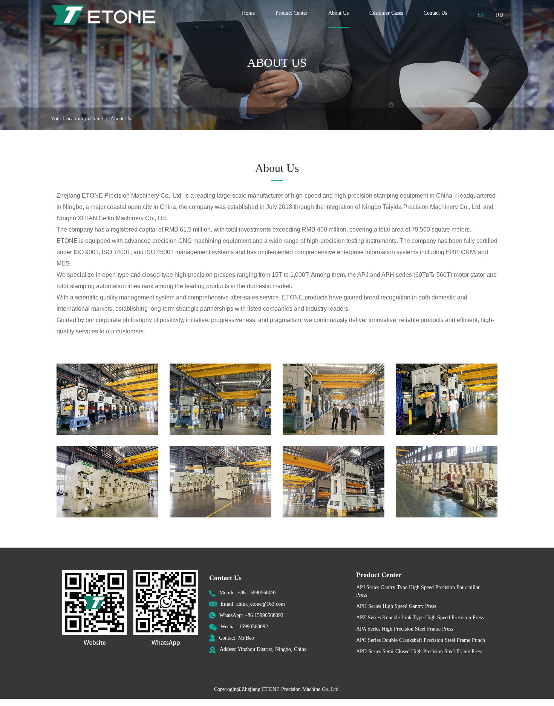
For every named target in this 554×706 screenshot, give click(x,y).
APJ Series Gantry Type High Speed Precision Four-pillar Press (418, 591)
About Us (120, 118)
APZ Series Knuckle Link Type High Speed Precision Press (420, 617)
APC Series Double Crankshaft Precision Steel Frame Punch (420, 640)
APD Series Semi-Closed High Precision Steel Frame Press (419, 651)
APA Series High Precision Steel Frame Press (404, 629)
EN (481, 15)
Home (96, 118)
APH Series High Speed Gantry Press (396, 606)
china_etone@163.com (260, 604)
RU (499, 15)
